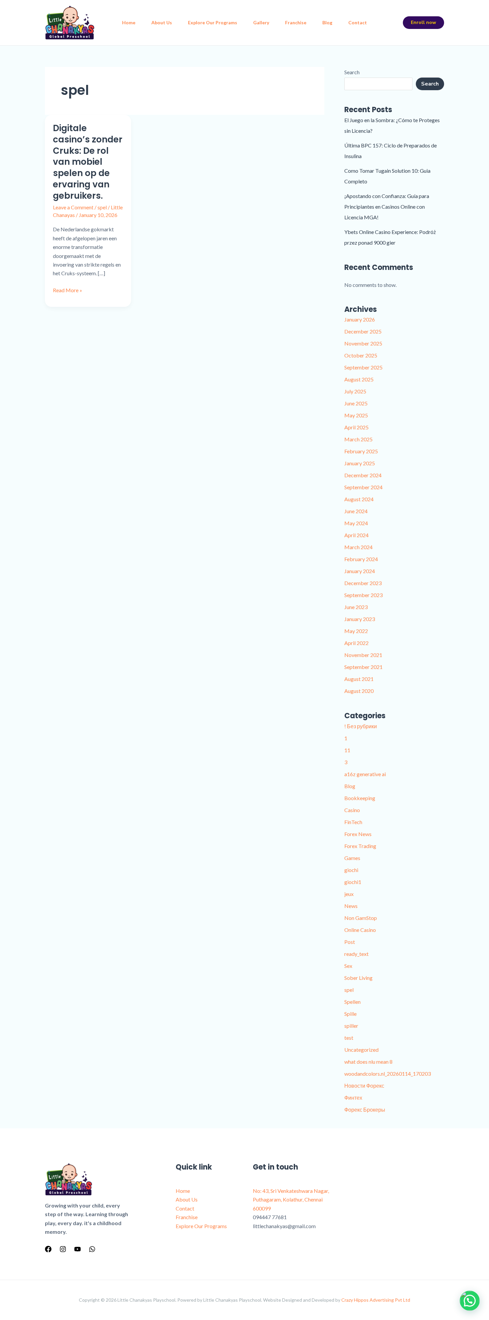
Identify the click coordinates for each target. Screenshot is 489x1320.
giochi (351, 870)
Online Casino (360, 930)
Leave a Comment (73, 207)
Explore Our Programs (212, 22)
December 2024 (363, 475)
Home (128, 22)
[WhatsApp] (92, 1249)
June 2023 (356, 607)
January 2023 (359, 619)
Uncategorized (361, 1049)
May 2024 (356, 523)
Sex (348, 966)
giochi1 (352, 882)
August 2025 (359, 379)
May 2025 (356, 415)
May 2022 (356, 631)
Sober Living (358, 978)
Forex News (358, 834)
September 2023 (363, 595)
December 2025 (363, 331)
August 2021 (359, 679)
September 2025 (363, 367)
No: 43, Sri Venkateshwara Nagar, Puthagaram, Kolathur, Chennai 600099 (291, 1199)
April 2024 (356, 535)
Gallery (261, 22)
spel (102, 207)
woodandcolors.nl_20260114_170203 (387, 1073)
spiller (351, 1025)
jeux (349, 894)
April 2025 (356, 427)
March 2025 (358, 439)
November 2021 (363, 655)
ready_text (356, 954)
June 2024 (356, 511)
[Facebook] (48, 1249)
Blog (327, 22)
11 (347, 750)
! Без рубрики (360, 726)
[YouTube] (77, 1249)
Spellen (352, 1001)
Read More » (67, 289)
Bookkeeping (359, 798)
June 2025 (356, 403)
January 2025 (359, 463)
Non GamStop (360, 918)
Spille (350, 1013)
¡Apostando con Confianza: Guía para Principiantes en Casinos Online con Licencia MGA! (386, 206)
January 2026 (359, 319)
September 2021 (363, 667)
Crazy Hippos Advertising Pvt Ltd (375, 1300)
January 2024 (359, 571)
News (351, 906)
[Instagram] (63, 1249)
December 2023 (363, 583)
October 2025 (360, 355)
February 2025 (361, 451)
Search (352, 72)
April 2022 (356, 643)
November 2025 (363, 343)
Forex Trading (360, 846)
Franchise (295, 22)
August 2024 (359, 499)
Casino (352, 810)
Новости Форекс (364, 1085)
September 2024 (363, 487)
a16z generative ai (365, 774)
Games (352, 858)
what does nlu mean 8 (368, 1061)
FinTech (353, 822)
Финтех (353, 1097)
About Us (161, 22)
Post (349, 942)
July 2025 (355, 391)
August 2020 (359, 691)
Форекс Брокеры (364, 1109)
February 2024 (361, 559)
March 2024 (358, 547)
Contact (357, 22)
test (348, 1037)
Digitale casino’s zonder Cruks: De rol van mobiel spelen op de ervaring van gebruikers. (87, 162)
